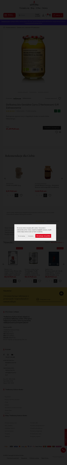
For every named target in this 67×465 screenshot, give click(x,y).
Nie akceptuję (21, 236)
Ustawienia (30, 236)
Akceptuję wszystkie (43, 236)
